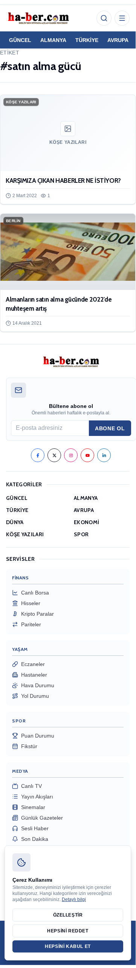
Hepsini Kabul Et (68, 946)
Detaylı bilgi (74, 899)
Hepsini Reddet (67, 931)
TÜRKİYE (86, 40)
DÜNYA (15, 522)
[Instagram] (71, 455)
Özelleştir (68, 915)
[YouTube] (87, 455)
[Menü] (122, 18)
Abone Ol (110, 428)
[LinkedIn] (104, 455)
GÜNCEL (20, 40)
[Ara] (104, 18)
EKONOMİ (86, 522)
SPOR (81, 534)
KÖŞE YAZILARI (25, 534)
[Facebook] (37, 455)
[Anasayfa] (38, 18)
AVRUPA (117, 40)
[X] (54, 455)
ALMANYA (53, 40)
